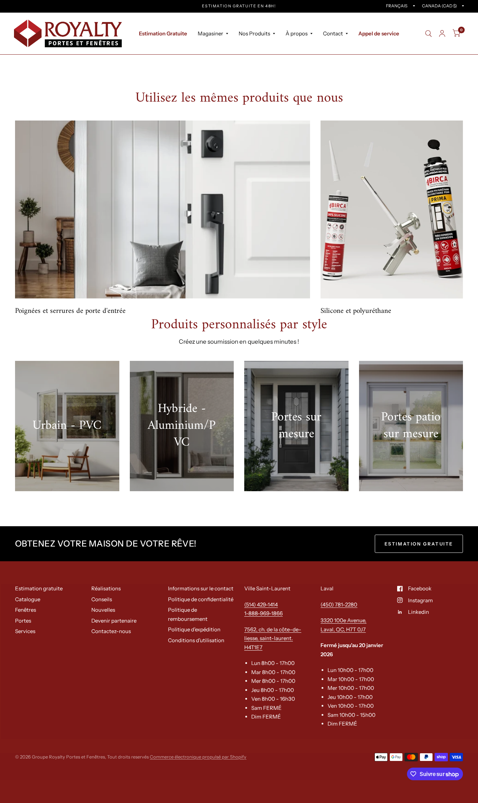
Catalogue (27, 599)
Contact (333, 33)
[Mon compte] (442, 33)
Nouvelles (103, 609)
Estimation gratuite (39, 588)
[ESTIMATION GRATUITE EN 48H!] (239, 6)
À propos (297, 33)
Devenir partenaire (113, 620)
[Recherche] (428, 33)
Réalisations (106, 588)
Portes (23, 620)
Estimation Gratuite (163, 33)
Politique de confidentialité (200, 599)
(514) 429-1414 (261, 604)
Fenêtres (25, 609)
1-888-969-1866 (263, 613)
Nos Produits (254, 33)
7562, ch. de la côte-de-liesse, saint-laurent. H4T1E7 (272, 638)
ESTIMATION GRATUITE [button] (419, 544)
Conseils (101, 599)
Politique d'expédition (194, 629)
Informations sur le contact (200, 588)
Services (25, 631)
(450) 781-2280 (339, 604)
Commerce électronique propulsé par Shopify (198, 757)
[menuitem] (163, 34)
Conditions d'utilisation (196, 640)
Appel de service (378, 33)
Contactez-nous (111, 631)
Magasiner (210, 33)
